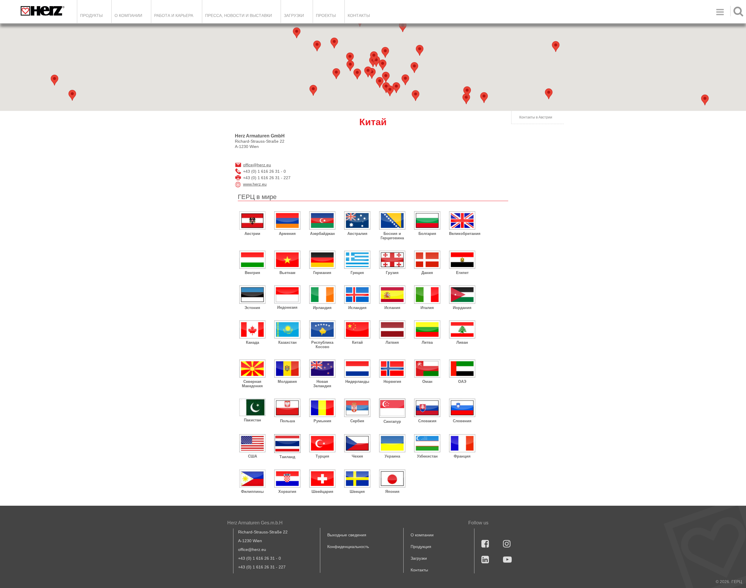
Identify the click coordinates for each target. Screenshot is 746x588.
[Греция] (357, 260)
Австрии (252, 233)
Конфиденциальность (348, 546)
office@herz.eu (257, 165)
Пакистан (252, 420)
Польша (287, 421)
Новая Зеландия (322, 383)
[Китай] (357, 329)
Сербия (357, 421)
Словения (462, 421)
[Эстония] (252, 294)
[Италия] (427, 294)
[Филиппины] (252, 479)
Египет (462, 273)
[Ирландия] (322, 294)
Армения (287, 233)
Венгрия (252, 273)
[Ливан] (462, 329)
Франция (462, 456)
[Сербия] (357, 408)
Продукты (91, 15)
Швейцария (322, 491)
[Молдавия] (287, 369)
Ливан (462, 342)
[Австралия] (357, 220)
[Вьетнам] (287, 260)
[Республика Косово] (322, 329)
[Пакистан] (252, 407)
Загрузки (419, 558)
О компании (128, 15)
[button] (466, 98)
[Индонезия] (287, 294)
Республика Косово (322, 344)
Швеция (357, 491)
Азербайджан (322, 233)
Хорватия (287, 491)
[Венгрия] (252, 260)
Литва (427, 342)
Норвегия (392, 381)
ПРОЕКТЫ (326, 15)
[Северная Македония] (252, 369)
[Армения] (287, 220)
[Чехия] (357, 443)
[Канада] (252, 329)
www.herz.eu (255, 184)
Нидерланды (357, 381)
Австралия (357, 233)
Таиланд (287, 457)
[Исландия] (357, 294)
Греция (357, 273)
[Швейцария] (322, 479)
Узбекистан (427, 456)
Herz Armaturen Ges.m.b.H (255, 522)
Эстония (252, 308)
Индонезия (287, 307)
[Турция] (322, 443)
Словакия (427, 421)
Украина (392, 456)
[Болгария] (427, 220)
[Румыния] (322, 408)
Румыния (322, 421)
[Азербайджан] (322, 220)
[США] (252, 443)
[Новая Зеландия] (322, 369)
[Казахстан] (287, 329)
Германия (322, 273)
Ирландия (322, 308)
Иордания (462, 308)
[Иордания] (462, 294)
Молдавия (287, 381)
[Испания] (392, 294)
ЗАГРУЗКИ (294, 15)
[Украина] (392, 443)
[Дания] (427, 260)
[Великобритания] (462, 220)
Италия (427, 308)
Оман (427, 381)
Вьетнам (287, 273)
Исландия (357, 308)
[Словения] (462, 408)
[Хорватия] (287, 479)
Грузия (392, 273)
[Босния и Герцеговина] (392, 220)
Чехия (357, 456)
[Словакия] (427, 408)
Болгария (427, 233)
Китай (357, 342)
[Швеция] (357, 479)
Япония (392, 491)
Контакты (359, 15)
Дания (427, 273)
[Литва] (427, 329)
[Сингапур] (392, 408)
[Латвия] (392, 329)
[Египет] (462, 260)
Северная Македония (252, 383)
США (252, 456)
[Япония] (392, 479)
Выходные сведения (346, 535)
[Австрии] (252, 220)
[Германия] (322, 260)
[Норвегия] (392, 369)
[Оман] (427, 369)
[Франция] (462, 443)
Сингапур (392, 421)
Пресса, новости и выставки (238, 15)
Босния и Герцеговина (392, 235)
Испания (392, 308)
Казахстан (287, 342)
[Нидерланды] (357, 369)
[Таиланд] (287, 443)
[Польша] (287, 408)
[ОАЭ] (462, 369)
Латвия (392, 342)
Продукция (421, 546)
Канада (252, 342)
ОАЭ (462, 381)
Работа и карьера (173, 15)
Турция (322, 456)
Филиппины (252, 491)
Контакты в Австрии (535, 117)
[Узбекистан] (427, 443)
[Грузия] (392, 260)
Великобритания (462, 233)
